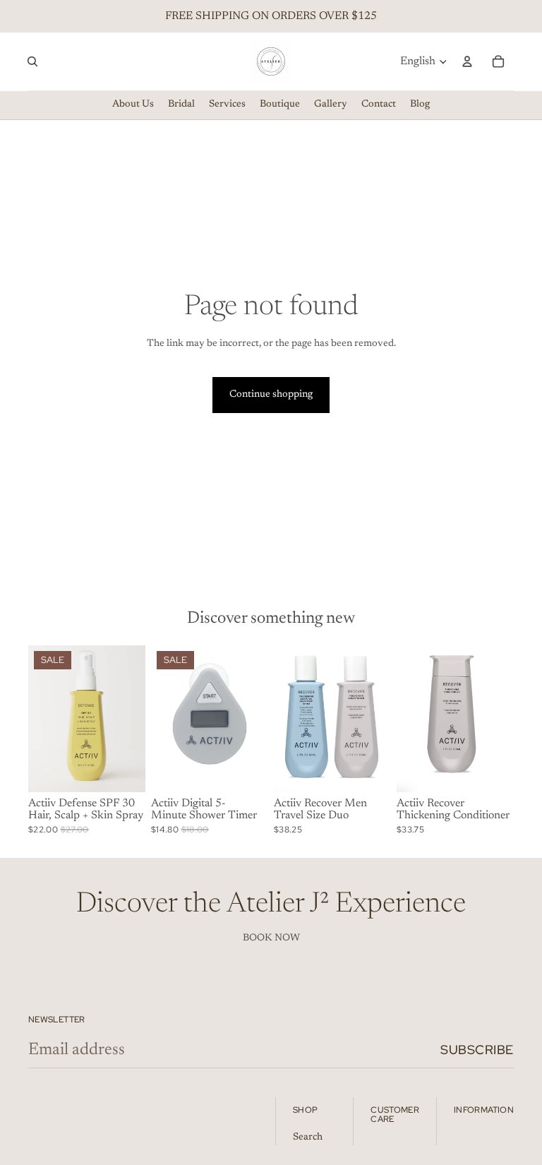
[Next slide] (134, 718)
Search (308, 1137)
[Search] (32, 61)
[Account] (467, 61)
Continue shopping (271, 395)
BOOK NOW (271, 938)
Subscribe (477, 1049)
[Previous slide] (39, 718)
